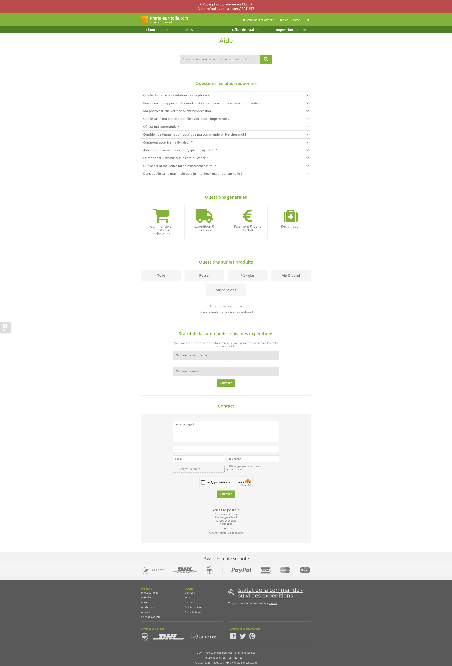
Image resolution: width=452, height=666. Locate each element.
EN (224, 657)
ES (240, 657)
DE (230, 657)
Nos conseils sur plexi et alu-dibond (226, 312)
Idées (189, 30)
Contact (189, 602)
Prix (212, 30)
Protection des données (218, 652)
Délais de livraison (245, 30)
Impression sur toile (291, 30)
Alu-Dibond (148, 607)
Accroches (147, 612)
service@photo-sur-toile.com (226, 532)
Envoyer (226, 382)
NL (235, 657)
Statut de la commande (260, 20)
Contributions (193, 612)
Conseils (190, 592)
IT (246, 657)
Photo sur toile (157, 30)
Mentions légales (245, 652)
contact (273, 603)
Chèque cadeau (150, 617)
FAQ (187, 597)
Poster (145, 602)
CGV (199, 652)
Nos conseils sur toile (226, 306)
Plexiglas (146, 597)
